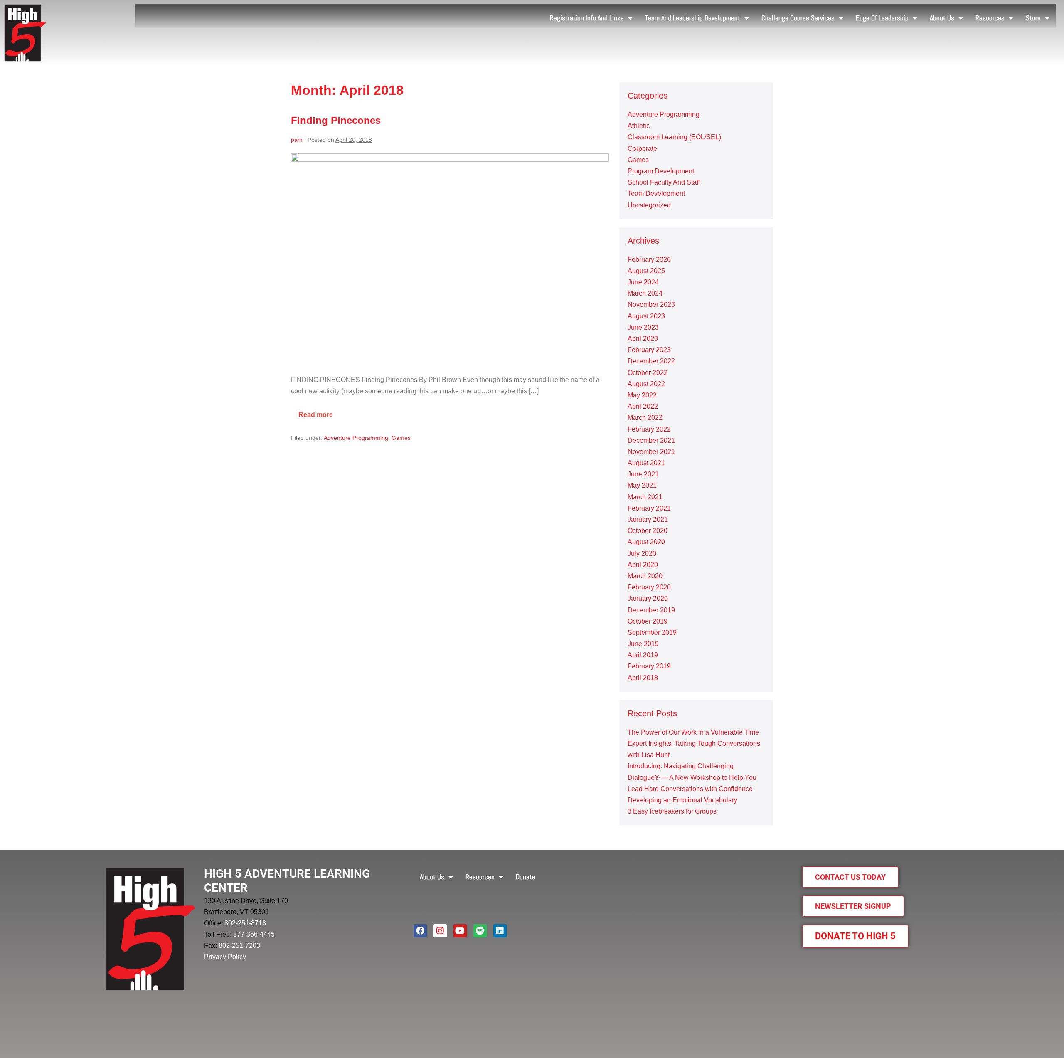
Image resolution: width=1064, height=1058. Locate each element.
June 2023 (643, 327)
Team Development (656, 193)
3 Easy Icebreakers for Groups (672, 811)
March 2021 (645, 497)
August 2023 (646, 316)
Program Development (661, 171)
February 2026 (649, 259)
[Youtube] (460, 930)
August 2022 (646, 383)
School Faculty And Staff (664, 182)
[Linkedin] (500, 930)
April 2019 (643, 654)
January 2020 (648, 598)
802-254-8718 (245, 923)
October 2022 (647, 372)
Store (1033, 17)
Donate (525, 876)
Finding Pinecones (336, 120)
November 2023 (651, 304)
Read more (319, 411)
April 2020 (643, 564)
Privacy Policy (225, 956)
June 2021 (643, 474)
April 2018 (643, 677)
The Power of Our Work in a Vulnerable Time (693, 732)
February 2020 (649, 587)
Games (401, 437)
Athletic (639, 125)
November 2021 (651, 451)
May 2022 (642, 395)
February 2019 (649, 666)
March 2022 (645, 417)
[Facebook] (420, 930)
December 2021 (651, 440)
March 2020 (645, 576)
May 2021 (642, 485)
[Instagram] (440, 930)
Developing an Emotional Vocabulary (682, 800)
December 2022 (651, 361)
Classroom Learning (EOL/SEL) (674, 137)
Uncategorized (649, 205)
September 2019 (652, 632)
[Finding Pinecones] (450, 259)
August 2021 (646, 462)
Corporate (642, 148)
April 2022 (643, 406)
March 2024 (645, 293)
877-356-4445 (254, 934)
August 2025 (646, 270)
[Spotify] (480, 930)
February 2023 (649, 349)
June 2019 (643, 643)
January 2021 (648, 519)
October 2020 (647, 530)
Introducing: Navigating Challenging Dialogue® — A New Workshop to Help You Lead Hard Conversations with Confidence (692, 777)
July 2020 (642, 553)
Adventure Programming (356, 437)
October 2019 (647, 621)
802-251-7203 (239, 945)
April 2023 (643, 338)
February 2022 (649, 429)
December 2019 (651, 610)
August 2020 (646, 541)
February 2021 (649, 508)
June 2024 (643, 282)
